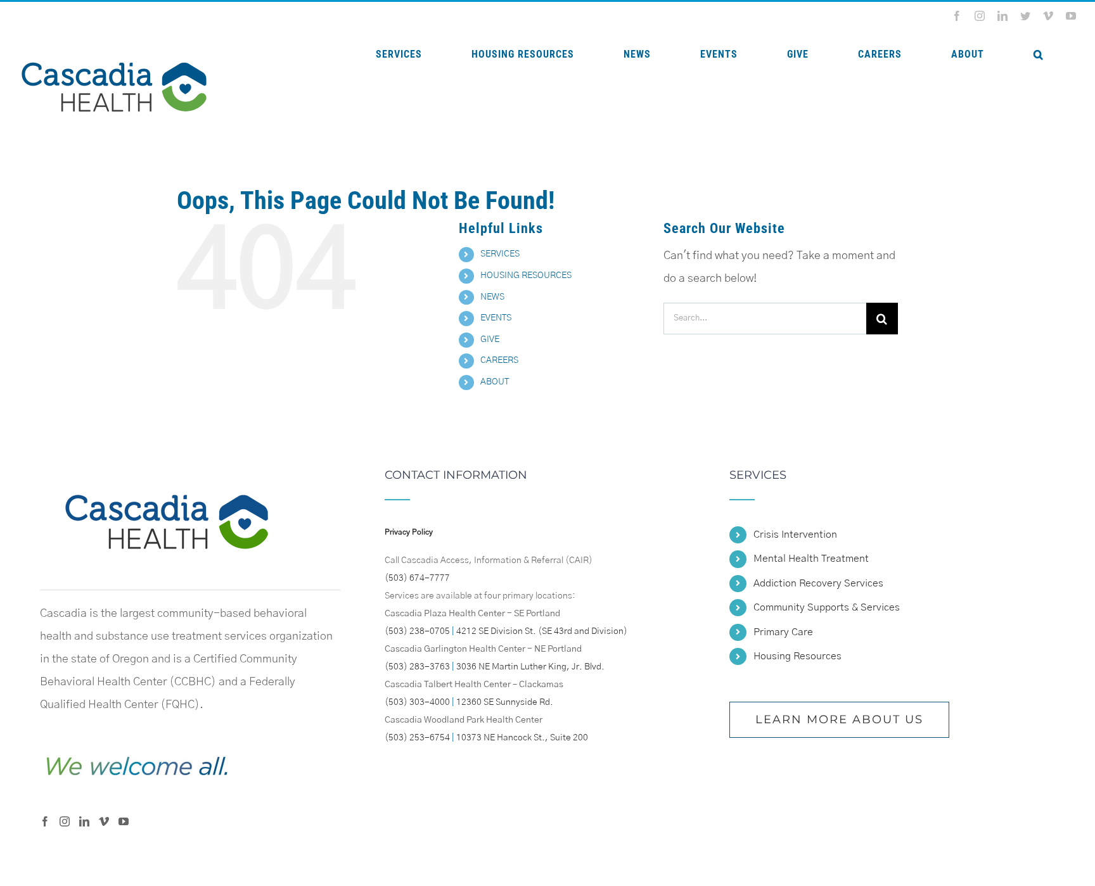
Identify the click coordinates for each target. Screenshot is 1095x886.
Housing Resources (797, 656)
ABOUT (494, 381)
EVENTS (495, 317)
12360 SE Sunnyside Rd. (504, 702)
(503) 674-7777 (417, 578)
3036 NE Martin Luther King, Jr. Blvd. (530, 666)
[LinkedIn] (84, 821)
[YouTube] (123, 821)
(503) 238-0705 (417, 631)
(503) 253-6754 (417, 737)
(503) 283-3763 (417, 666)
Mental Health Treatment (811, 559)
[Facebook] (45, 821)
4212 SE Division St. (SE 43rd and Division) (541, 631)
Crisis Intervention (795, 534)
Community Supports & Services (826, 607)
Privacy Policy (409, 532)
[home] (166, 480)
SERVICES (500, 254)
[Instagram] (65, 821)
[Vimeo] (104, 821)
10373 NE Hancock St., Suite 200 (522, 737)
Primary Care (783, 632)
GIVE (489, 339)
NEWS (492, 297)
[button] (1038, 54)
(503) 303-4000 (417, 702)
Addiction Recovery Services (818, 583)
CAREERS (499, 360)
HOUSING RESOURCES (526, 275)
